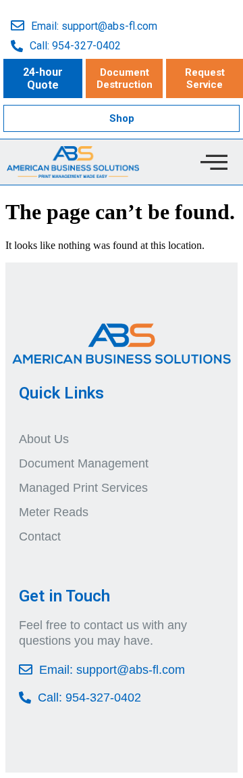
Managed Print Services (83, 488)
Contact (40, 536)
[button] (43, 78)
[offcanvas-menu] (214, 162)
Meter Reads (53, 512)
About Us (44, 439)
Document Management (83, 463)
